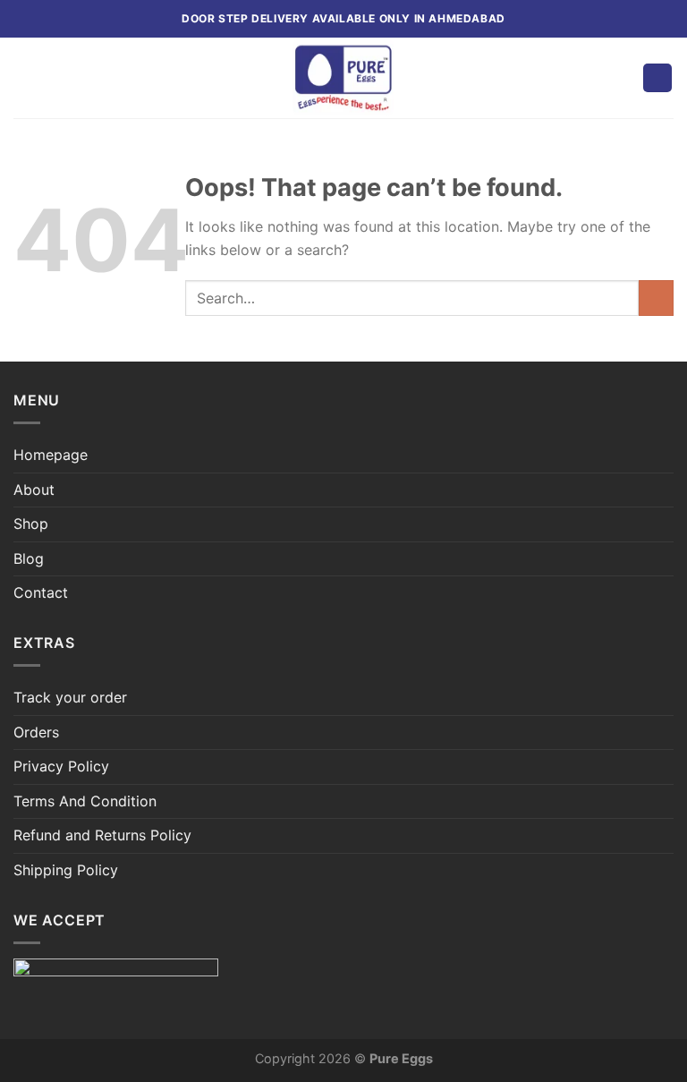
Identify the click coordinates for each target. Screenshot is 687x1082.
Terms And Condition (85, 801)
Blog (28, 558)
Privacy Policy (61, 766)
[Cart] (657, 78)
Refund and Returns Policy (102, 835)
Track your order (70, 697)
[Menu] (24, 77)
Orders (36, 732)
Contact (40, 592)
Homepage (50, 455)
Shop (30, 523)
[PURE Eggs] (343, 78)
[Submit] (656, 297)
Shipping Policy (65, 870)
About (34, 489)
